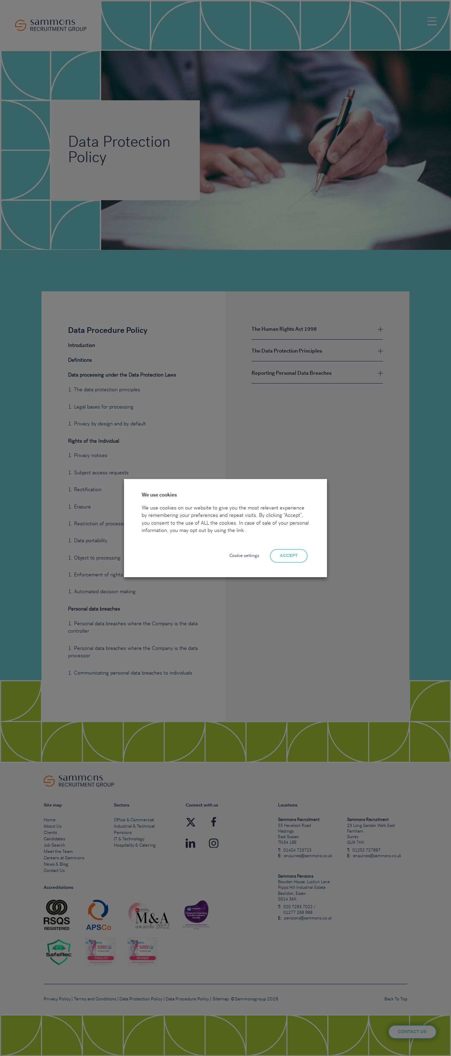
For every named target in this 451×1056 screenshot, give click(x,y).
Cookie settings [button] (244, 556)
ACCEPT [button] (289, 556)
